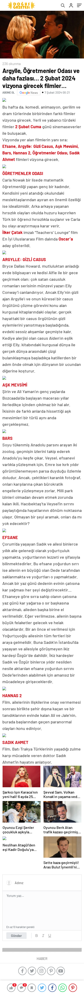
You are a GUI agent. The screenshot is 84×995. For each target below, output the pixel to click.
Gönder (16, 935)
